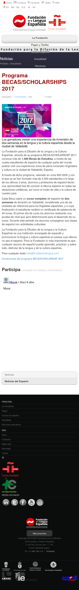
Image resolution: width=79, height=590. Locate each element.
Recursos (40, 65)
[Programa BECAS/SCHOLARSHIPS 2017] (39, 121)
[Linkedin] (6, 502)
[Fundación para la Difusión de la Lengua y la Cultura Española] (39, 23)
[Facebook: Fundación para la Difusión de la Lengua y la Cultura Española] (22, 502)
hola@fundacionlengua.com (42, 253)
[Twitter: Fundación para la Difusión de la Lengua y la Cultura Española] (14, 502)
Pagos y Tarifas (40, 45)
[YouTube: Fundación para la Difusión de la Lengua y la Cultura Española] (31, 502)
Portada (4, 63)
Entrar (9, 2)
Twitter (48, 2)
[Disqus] (39, 321)
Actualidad (40, 58)
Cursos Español (40, 51)
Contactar (21, 2)
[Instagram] (39, 502)
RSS (57, 2)
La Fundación (40, 38)
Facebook (35, 2)
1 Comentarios (19, 96)
